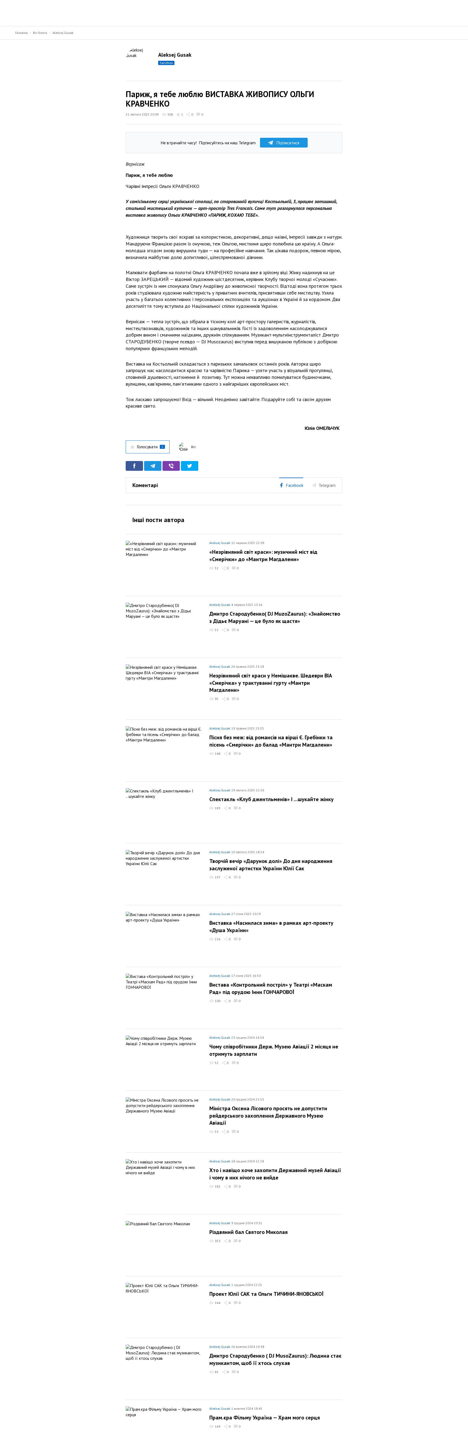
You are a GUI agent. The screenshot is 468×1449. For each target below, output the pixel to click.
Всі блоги (40, 33)
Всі (193, 447)
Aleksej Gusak (63, 33)
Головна (21, 33)
